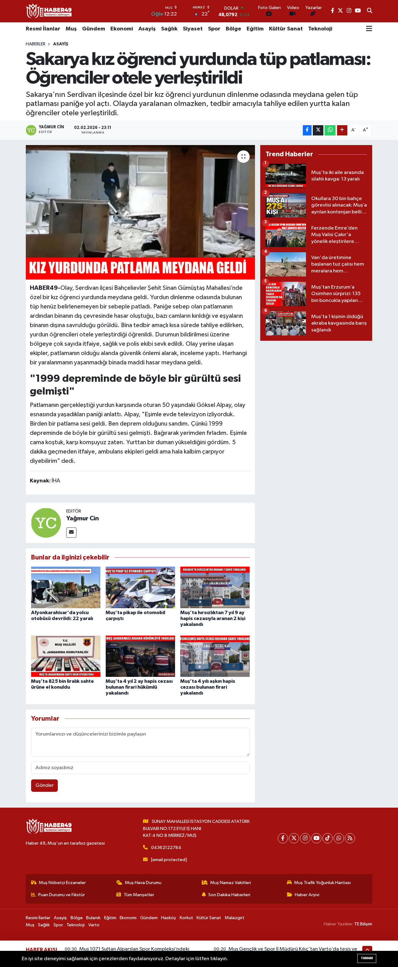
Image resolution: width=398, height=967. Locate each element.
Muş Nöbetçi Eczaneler (62, 882)
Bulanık (93, 917)
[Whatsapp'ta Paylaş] (330, 130)
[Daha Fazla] (342, 130)
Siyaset (193, 29)
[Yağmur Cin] (46, 522)
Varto (94, 925)
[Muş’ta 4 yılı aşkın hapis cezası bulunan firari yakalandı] (215, 656)
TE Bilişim (363, 924)
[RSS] (350, 838)
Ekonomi (121, 29)
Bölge (233, 29)
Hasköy (168, 917)
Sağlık (169, 29)
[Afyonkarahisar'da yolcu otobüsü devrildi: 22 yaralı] (65, 587)
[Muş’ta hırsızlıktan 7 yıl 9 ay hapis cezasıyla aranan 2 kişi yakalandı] (215, 587)
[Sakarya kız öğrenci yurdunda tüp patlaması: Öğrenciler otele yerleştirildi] (140, 212)
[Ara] (369, 11)
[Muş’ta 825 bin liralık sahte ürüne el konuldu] (65, 656)
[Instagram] (305, 838)
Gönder (44, 785)
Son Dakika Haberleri (229, 894)
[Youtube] (316, 838)
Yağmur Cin (82, 518)
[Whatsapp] (339, 838)
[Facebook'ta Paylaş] (307, 130)
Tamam (367, 958)
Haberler (35, 44)
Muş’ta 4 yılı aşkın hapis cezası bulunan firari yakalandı (207, 687)
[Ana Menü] (369, 29)
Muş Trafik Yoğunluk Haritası (322, 882)
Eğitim (255, 29)
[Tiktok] (327, 838)
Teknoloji (320, 29)
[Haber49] (49, 11)
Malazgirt (234, 917)
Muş (71, 29)
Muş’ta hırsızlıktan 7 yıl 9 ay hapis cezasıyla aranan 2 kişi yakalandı (212, 618)
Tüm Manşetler (139, 894)
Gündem (93, 29)
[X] (294, 838)
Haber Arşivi (307, 894)
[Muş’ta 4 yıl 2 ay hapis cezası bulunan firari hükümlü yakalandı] (140, 656)
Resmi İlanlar (43, 29)
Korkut (186, 917)
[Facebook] (283, 838)
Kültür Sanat (286, 29)
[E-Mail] (71, 532)
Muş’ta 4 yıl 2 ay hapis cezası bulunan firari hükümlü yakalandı (139, 687)
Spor (214, 29)
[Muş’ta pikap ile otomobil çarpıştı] (140, 587)
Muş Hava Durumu (143, 882)
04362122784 (166, 847)
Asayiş (147, 29)
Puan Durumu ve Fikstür (61, 894)
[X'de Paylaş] (318, 130)
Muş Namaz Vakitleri (230, 882)
